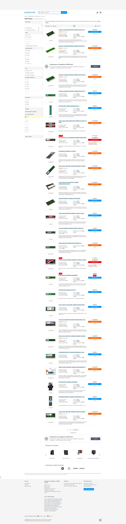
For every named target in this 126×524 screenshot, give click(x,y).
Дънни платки (66, 458)
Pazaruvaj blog (28, 486)
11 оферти (95, 370)
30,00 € (95, 305)
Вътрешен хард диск (49, 490)
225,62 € (95, 290)
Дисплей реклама (88, 486)
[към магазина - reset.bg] (51, 232)
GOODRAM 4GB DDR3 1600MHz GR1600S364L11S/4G (71, 352)
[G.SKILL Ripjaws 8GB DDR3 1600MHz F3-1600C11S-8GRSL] (51, 262)
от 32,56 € (95, 336)
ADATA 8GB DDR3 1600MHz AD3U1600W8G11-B (70, 243)
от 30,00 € (95, 138)
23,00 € (95, 382)
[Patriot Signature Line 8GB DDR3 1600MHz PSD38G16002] (51, 140)
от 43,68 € (95, 367)
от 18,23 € (95, 411)
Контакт (26, 484)
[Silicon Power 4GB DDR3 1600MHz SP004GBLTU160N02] (51, 170)
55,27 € (95, 91)
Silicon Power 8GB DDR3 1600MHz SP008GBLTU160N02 (72, 336)
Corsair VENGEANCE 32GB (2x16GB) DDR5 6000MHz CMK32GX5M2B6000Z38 (53, 502)
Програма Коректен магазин (90, 484)
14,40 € (95, 228)
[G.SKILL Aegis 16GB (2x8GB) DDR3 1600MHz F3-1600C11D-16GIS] (51, 125)
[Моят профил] (100, 12)
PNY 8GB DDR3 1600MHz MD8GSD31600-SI (69, 106)
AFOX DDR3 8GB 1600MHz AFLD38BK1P (68, 275)
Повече (95, 66)
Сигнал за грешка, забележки (70, 486)
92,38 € (95, 198)
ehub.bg (94, 109)
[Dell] (69, 468)
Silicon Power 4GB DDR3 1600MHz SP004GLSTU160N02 (72, 411)
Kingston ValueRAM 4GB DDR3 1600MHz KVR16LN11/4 (72, 91)
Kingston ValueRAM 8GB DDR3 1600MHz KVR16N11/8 (72, 46)
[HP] (62, 468)
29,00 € (95, 352)
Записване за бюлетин (69, 484)
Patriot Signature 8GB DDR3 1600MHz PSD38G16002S (72, 305)
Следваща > (75, 429)
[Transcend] (82, 468)
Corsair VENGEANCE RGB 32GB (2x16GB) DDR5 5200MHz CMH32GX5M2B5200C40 (53, 499)
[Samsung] (75, 468)
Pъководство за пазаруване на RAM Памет (61, 64)
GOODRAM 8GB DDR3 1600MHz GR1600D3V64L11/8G (71, 397)
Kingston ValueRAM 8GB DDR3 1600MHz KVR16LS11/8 (72, 29)
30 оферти (95, 169)
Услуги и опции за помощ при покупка (73, 483)
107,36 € (95, 30)
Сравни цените (94, 48)
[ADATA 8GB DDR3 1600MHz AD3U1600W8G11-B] (51, 247)
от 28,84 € (95, 319)
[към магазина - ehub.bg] (51, 110)
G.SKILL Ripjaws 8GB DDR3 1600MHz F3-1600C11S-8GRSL (72, 260)
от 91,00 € (95, 121)
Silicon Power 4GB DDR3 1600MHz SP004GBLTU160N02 (72, 166)
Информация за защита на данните (33, 519)
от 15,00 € (95, 166)
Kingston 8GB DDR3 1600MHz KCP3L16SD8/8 (69, 198)
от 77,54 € (95, 46)
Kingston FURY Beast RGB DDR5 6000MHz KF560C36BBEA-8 (51, 510)
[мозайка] (76, 26)
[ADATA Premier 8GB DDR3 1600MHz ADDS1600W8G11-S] (51, 371)
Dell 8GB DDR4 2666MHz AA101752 (67, 290)
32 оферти (95, 339)
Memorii (51, 516)
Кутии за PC (52, 458)
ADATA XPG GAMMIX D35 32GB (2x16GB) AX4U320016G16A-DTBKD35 (53, 507)
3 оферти (94, 155)
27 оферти (95, 415)
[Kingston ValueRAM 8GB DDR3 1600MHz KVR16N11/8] (51, 50)
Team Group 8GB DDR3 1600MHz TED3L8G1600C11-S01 (72, 319)
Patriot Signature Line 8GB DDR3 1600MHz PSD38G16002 (72, 137)
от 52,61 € (94, 258)
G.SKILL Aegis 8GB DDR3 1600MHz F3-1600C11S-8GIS (71, 213)
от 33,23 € (94, 135)
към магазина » (94, 31)
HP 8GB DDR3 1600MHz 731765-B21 (67, 151)
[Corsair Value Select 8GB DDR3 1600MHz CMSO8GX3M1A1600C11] (51, 186)
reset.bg (94, 232)
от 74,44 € (95, 151)
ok (41, 25)
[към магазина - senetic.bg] (51, 34)
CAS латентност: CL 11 (39, 18)
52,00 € (95, 213)
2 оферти (94, 49)
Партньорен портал (88, 483)
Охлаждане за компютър (93, 458)
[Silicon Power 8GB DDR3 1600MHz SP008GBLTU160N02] (51, 340)
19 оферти (95, 323)
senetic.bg (94, 33)
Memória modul (42, 516)
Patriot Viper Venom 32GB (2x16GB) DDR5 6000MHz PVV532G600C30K (52, 505)
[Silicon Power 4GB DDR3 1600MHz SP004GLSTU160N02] (51, 416)
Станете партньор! (89, 489)
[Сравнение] (97, 12)
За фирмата (27, 483)
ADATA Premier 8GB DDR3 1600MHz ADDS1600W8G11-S (72, 367)
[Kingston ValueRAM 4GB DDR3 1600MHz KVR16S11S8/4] (51, 79)
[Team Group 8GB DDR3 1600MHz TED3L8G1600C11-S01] (51, 324)
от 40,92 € (95, 182)
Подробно (51, 40)
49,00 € (95, 397)
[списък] (74, 26)
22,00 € (95, 106)
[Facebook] (100, 519)
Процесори (79, 458)
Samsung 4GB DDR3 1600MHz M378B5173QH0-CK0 (71, 228)
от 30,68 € (95, 75)
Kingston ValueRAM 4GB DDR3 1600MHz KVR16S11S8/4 (72, 75)
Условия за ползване (47, 519)
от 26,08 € (95, 243)
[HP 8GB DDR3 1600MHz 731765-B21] (51, 155)
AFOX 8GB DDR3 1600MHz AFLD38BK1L (68, 382)
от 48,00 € (95, 260)
